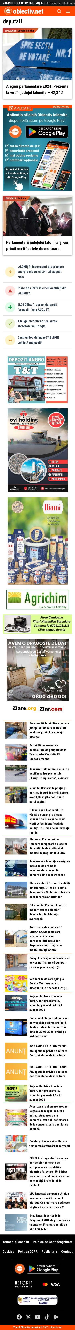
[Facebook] (19, 1317)
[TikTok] (46, 1317)
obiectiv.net (28, 11)
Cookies (8, 1251)
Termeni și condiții (15, 1242)
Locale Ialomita (26, 30)
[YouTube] (37, 1317)
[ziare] (24, 708)
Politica (22, 198)
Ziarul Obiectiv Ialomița (23, 3)
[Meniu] (68, 11)
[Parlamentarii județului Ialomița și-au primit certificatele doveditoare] (37, 198)
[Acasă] (8, 11)
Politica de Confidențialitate (53, 1242)
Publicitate (49, 1251)
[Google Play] (56, 1317)
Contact (67, 1251)
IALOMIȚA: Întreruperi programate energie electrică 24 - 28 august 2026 (40, 272)
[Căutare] (59, 11)
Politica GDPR (28, 1251)
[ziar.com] (51, 708)
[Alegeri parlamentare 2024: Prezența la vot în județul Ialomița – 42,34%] (37, 31)
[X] (28, 1317)
